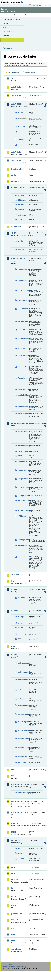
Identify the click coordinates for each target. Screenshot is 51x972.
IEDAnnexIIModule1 (20, 784)
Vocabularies (8, 40)
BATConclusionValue (23, 456)
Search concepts (30, 72)
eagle (20, 853)
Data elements (8, 32)
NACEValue (22, 516)
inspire (14, 832)
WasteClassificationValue (23, 406)
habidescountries (23, 714)
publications (16, 914)
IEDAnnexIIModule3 (20, 801)
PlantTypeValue (23, 540)
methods (21, 132)
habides (15, 655)
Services (6, 44)
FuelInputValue (23, 300)
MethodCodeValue (23, 338)
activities (21, 112)
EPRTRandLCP (18, 259)
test (13, 928)
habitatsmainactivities (23, 731)
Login (33, 5)
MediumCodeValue (23, 321)
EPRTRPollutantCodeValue (23, 290)
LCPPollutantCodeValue (23, 309)
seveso (14, 920)
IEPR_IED (15, 823)
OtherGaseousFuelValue (23, 355)
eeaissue (21, 209)
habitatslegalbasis (23, 722)
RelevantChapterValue (23, 557)
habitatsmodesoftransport (23, 747)
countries (21, 126)
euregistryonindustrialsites (20, 423)
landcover (15, 840)
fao (12, 581)
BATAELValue (23, 451)
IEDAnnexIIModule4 (20, 812)
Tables (5, 27)
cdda (13, 175)
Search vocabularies (14, 72)
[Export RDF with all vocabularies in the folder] (45, 106)
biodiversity (16, 169)
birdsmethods (23, 680)
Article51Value (23, 432)
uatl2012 (21, 859)
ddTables (21, 205)
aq (12, 78)
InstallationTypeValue (23, 510)
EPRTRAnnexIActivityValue (23, 487)
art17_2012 (16, 152)
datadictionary (17, 187)
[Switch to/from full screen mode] (37, 5)
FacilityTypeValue (23, 496)
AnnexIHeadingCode (23, 793)
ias (12, 770)
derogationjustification (23, 705)
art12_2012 (16, 87)
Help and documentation (11, 19)
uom (13, 934)
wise (13, 940)
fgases (14, 589)
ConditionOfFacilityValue (23, 462)
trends (20, 145)
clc (19, 849)
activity (20, 241)
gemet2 (14, 611)
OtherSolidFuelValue (23, 367)
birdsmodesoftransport (23, 690)
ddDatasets (22, 200)
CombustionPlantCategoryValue (23, 269)
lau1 (13, 867)
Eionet (12, 15)
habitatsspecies (23, 756)
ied (12, 776)
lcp (12, 888)
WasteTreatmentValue (23, 414)
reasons (21, 139)
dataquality (16, 227)
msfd (13, 897)
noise (13, 905)
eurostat (15, 575)
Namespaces (7, 48)
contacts (21, 196)
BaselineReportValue (23, 446)
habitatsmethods (23, 738)
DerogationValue (23, 479)
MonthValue (22, 348)
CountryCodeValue (23, 280)
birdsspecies (22, 699)
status (20, 219)
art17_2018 (16, 161)
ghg (13, 646)
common (15, 181)
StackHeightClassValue (23, 389)
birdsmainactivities (23, 672)
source (20, 628)
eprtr (13, 233)
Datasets (6, 23)
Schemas (6, 36)
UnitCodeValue (23, 395)
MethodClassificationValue (23, 330)
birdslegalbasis (23, 663)
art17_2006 (16, 104)
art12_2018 (16, 96)
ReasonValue (22, 378)
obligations (22, 215)
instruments (22, 762)
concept (21, 617)
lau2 (13, 873)
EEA (12, 2)
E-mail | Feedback (9, 964)
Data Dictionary (20, 15)
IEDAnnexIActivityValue (23, 500)
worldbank (16, 949)
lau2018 (14, 880)
